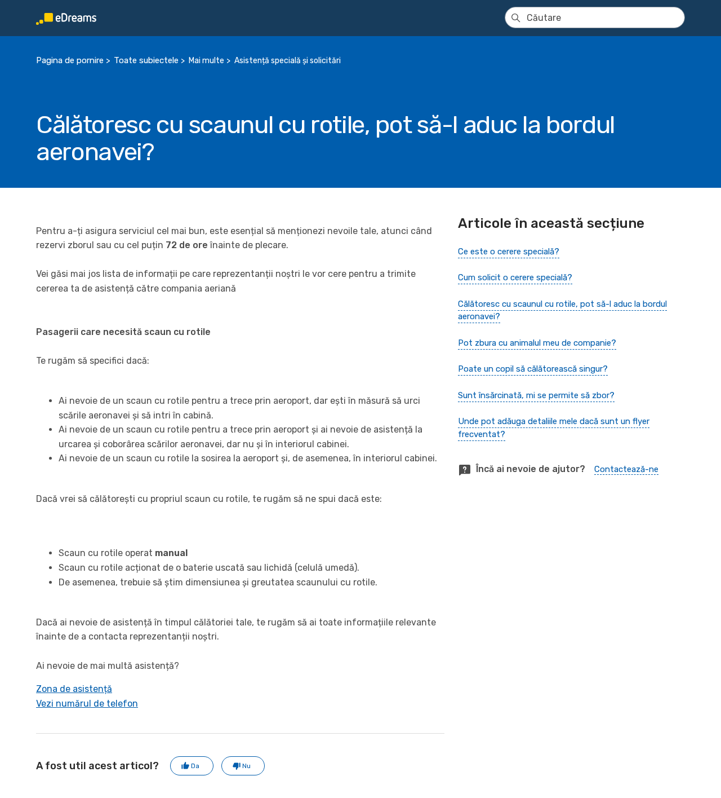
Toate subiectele (146, 60)
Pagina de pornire (70, 60)
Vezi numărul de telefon (87, 703)
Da (195, 766)
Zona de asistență (74, 689)
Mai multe (206, 60)
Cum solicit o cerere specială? (515, 277)
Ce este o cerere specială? (508, 251)
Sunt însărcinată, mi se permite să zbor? (536, 395)
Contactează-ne (626, 469)
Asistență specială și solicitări (287, 60)
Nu (246, 766)
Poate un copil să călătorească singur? (533, 369)
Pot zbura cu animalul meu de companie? (537, 343)
